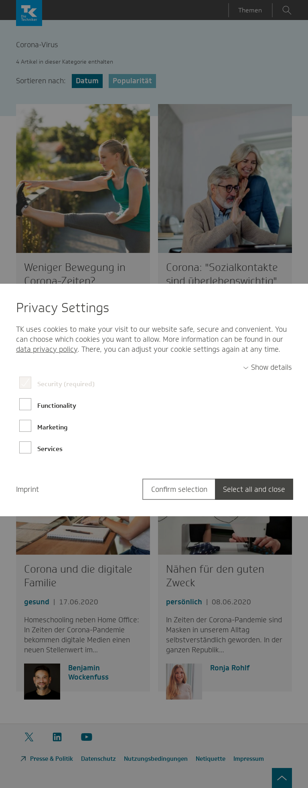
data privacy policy (46, 349)
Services (50, 449)
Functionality (56, 405)
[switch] (267, 368)
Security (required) (66, 384)
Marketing (52, 427)
